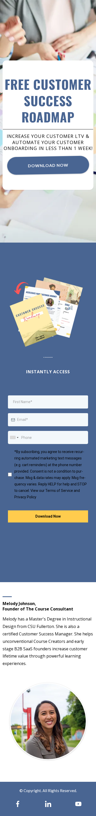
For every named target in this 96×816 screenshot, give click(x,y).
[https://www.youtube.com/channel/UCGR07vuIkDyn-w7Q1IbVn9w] (78, 804)
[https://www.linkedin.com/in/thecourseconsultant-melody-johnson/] (47, 804)
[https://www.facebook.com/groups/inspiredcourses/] (17, 804)
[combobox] (14, 437)
